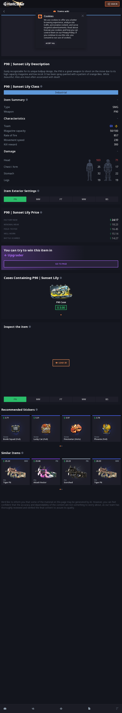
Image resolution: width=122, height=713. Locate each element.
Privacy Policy (68, 32)
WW (84, 199)
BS (106, 199)
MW (38, 199)
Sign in (114, 4)
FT (61, 199)
